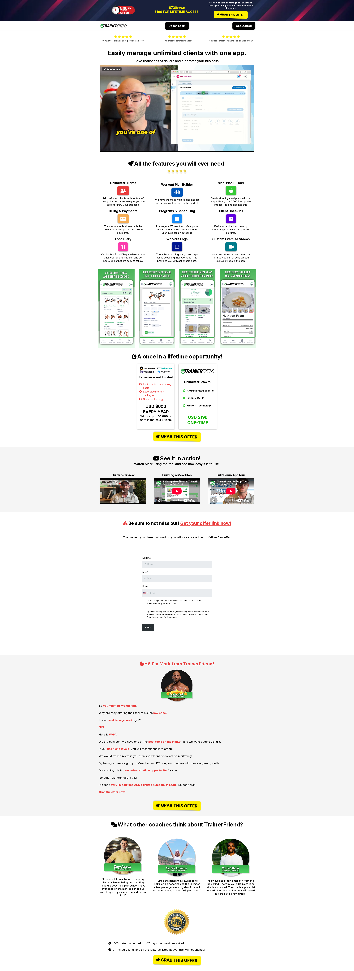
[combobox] (145, 593)
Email (145, 572)
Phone (145, 586)
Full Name (146, 558)
